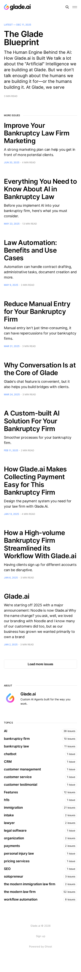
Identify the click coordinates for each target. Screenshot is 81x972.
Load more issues (40, 664)
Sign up (40, 936)
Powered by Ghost (40, 946)
